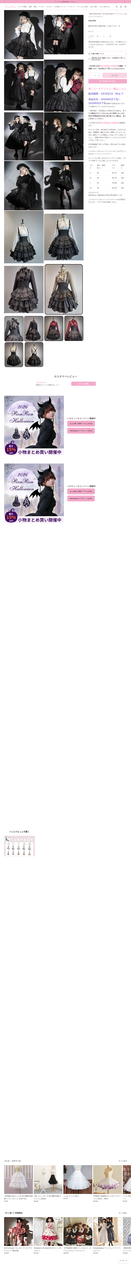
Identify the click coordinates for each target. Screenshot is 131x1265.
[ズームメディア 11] (24, 289)
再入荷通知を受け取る (107, 81)
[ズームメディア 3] (24, 86)
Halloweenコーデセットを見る (81, 431)
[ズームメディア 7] (24, 185)
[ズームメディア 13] (24, 328)
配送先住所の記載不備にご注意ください (103, 26)
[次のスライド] (124, 1183)
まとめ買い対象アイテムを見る (81, 423)
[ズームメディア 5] (24, 136)
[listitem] (105, 6)
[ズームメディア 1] (24, 34)
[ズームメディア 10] (64, 237)
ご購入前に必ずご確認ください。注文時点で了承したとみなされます (108, 59)
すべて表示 (123, 1161)
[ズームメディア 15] (24, 354)
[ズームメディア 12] (64, 289)
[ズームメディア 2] (64, 34)
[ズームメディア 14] (64, 328)
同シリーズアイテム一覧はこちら (107, 88)
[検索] (116, 6)
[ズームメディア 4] (64, 86)
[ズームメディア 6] (64, 136)
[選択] (30, 1191)
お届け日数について (97, 53)
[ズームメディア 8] (64, 185)
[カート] (125, 6)
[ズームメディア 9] (24, 237)
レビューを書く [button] (83, 384)
